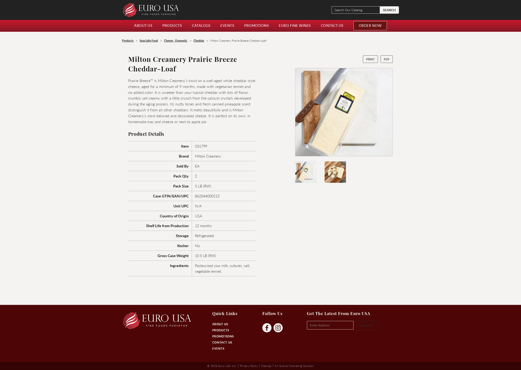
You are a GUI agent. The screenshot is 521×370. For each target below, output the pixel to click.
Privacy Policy (249, 366)
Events (218, 348)
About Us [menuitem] (143, 25)
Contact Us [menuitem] (332, 25)
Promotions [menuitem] (256, 25)
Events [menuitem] (227, 25)
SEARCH (389, 10)
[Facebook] (266, 328)
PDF (387, 59)
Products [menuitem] (172, 25)
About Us (220, 324)
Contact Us (222, 342)
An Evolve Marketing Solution (294, 366)
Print (370, 59)
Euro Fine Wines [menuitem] (295, 25)
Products (220, 330)
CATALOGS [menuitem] (201, 25)
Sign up (366, 325)
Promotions (223, 336)
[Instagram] (278, 328)
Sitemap (266, 366)
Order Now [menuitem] (370, 25)
